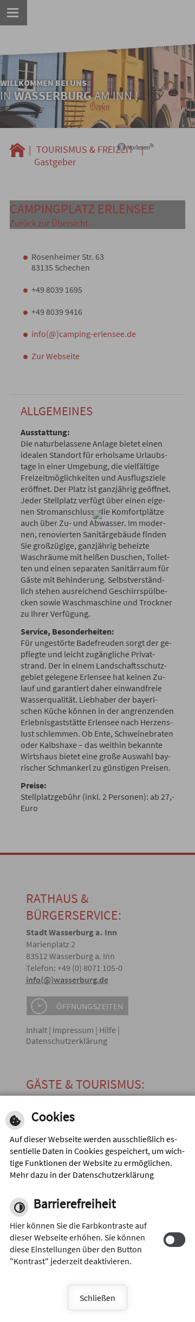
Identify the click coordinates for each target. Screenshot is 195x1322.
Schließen (97, 1297)
